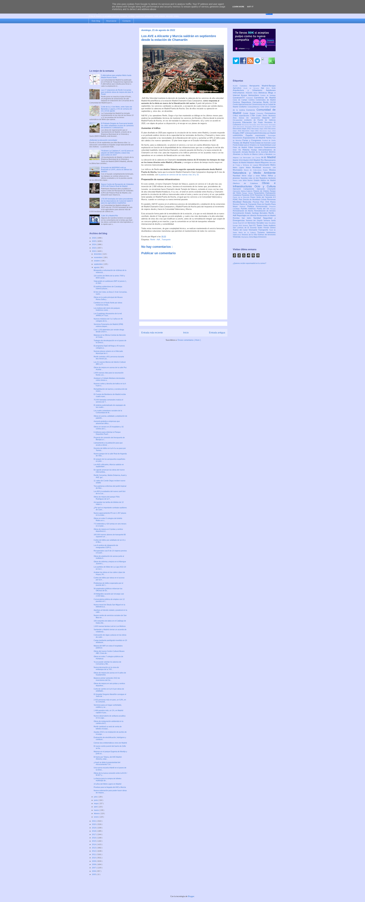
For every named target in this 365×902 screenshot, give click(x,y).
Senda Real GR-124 (240, 223)
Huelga (254, 150)
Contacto (126, 21)
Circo (267, 107)
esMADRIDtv (239, 135)
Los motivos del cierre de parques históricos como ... (107, 309)
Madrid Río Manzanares (265, 160)
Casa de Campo (241, 100)
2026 (94, 238)
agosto (97, 267)
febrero (97, 814)
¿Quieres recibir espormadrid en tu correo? (249, 263)
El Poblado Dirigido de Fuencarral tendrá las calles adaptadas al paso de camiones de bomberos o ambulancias (117, 125)
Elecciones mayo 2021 (251, 131)
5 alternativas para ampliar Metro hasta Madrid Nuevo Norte (116, 76)
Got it (250, 7)
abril (96, 807)
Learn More (238, 7)
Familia (269, 138)
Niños (264, 175)
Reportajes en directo (247, 215)
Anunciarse (111, 21)
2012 (94, 851)
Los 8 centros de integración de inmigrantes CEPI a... (106, 546)
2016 (94, 838)
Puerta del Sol (263, 209)
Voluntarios (245, 237)
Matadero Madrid (254, 163)
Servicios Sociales (256, 223)
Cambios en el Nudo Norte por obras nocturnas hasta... (108, 304)
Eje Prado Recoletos (264, 122)
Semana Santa (269, 221)
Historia (247, 150)
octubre (97, 261)
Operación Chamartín (266, 189)
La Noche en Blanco (249, 154)
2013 (94, 848)
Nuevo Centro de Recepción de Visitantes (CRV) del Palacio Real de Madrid (117, 185)
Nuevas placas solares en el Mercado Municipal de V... (108, 352)
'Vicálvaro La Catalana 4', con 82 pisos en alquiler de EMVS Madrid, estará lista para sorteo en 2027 (117, 153)
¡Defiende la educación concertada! (103, 140)
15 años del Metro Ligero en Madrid (107, 784)
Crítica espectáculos (241, 116)
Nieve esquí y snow (251, 176)
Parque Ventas (248, 193)
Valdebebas (271, 232)
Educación (248, 122)
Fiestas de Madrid (241, 143)
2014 (94, 844)
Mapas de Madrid (240, 163)
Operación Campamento (245, 189)
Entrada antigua (217, 332)
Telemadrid (253, 230)
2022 (94, 251)
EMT (242, 133)
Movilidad (257, 167)
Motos (249, 168)
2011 (94, 854)
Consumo (260, 113)
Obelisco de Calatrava (247, 183)
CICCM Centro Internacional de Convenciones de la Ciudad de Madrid (254, 104)
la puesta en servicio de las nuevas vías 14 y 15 (178, 175)
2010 (94, 858)
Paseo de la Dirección (241, 197)
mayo (96, 804)
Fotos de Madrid (240, 147)
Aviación (250, 93)
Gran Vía (238, 150)
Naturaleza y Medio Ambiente (254, 172)
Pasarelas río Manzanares (265, 195)
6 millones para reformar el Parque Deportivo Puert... (107, 433)
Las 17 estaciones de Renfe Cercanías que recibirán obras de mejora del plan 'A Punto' (117, 92)
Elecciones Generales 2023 (266, 126)
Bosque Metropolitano (250, 95)
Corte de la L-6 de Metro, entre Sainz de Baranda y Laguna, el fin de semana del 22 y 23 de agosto (116, 109)
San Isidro (247, 218)
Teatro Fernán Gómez (266, 228)
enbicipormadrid (251, 133)
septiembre (98, 264)
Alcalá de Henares (252, 88)
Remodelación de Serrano (265, 211)
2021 (94, 821)
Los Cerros (256, 157)
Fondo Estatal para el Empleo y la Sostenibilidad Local (254, 145)
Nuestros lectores (267, 178)
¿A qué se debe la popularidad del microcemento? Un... (107, 763)
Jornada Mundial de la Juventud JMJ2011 (259, 152)
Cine (262, 107)
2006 (94, 871)
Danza (243, 118)
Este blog (96, 21)
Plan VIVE (265, 202)
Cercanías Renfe (261, 102)
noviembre (98, 257)
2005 (94, 874)
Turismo (261, 232)
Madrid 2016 (238, 160)
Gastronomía (270, 147)
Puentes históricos (249, 209)
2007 (94, 868)
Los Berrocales (246, 157)
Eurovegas (272, 135)
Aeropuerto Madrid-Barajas (262, 85)
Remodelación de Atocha (243, 211)
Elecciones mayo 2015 (259, 128)
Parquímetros (259, 193)
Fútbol (251, 147)
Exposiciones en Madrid (254, 138)
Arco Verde (271, 88)
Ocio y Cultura (265, 186)
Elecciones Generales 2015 (251, 124)
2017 (94, 834)
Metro (273, 165)
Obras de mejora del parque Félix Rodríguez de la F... (107, 498)
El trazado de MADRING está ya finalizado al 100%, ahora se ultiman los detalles (116, 170)
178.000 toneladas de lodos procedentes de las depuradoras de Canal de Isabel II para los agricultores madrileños (117, 201)
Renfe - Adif (155, 239)
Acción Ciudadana (241, 86)
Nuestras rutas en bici (250, 178)
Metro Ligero (239, 168)
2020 (94, 824)
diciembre (98, 254)
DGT (274, 118)
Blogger (191, 896)
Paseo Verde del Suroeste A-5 (263, 197)
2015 (94, 841)
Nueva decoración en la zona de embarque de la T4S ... (106, 668)
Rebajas (273, 209)
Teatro (260, 225)
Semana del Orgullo (254, 221)
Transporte (166, 239)
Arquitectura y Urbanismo (249, 90)
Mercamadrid (264, 165)
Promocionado (262, 207)
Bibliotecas (263, 93)
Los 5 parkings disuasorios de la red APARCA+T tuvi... (108, 315)
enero (96, 817)
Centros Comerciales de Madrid (262, 100)
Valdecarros (237, 234)
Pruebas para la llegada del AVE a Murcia (110, 787)
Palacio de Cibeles (261, 191)
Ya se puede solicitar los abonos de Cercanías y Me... (107, 663)
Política (251, 206)
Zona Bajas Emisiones (257, 237)
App (263, 88)
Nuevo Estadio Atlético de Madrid (262, 180)
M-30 (264, 157)
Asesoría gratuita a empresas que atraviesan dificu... (107, 422)
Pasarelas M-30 (248, 195)
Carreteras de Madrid (265, 97)
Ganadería (259, 147)
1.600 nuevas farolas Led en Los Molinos (110, 626)
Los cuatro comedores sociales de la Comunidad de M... (108, 412)
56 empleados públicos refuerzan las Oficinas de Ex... (108, 590)
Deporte (267, 118)
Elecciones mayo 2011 (242, 129)
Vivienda (237, 237)
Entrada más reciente (152, 332)
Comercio (251, 110)
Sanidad (258, 218)
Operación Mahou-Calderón (243, 191)
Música (272, 170)
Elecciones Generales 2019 (247, 126)
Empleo (236, 133)
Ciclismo (243, 106)
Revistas (237, 218)
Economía (237, 122)
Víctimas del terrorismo (266, 235)
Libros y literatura (265, 154)
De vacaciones (254, 118)
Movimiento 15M (269, 167)
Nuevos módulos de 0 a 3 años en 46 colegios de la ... (108, 320)
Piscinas (256, 202)
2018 (94, 831)
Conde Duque (249, 113)
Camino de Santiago (268, 95)
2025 (94, 241)
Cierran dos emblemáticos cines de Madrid (110, 743)
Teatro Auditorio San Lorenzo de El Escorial (254, 227)
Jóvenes (237, 154)
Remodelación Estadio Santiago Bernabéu (250, 213)
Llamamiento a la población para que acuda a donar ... (108, 444)
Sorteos (246, 225)
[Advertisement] (111, 47)
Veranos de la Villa (249, 235)
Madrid (271, 157)
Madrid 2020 (248, 160)
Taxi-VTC (253, 225)
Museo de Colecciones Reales (256, 170)
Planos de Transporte (248, 204)
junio (96, 800)
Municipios (238, 170)
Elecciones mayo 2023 (268, 131)
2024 (94, 244)
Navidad (237, 175)
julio (96, 797)
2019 (94, 828)
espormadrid (261, 135)
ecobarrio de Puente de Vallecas (260, 120)
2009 (94, 861)
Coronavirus (270, 113)
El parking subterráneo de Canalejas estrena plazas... (108, 288)
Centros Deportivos (243, 102)
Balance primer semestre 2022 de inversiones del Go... (107, 679)
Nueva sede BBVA (240, 180)
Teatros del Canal (241, 230)
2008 (94, 864)
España (251, 135)
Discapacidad (238, 120)
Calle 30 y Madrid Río (109, 216)
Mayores (265, 162)
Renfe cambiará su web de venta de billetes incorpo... (108, 728)
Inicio (186, 332)
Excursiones (238, 138)
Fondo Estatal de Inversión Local (263, 143)
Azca (256, 93)
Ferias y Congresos (252, 140)
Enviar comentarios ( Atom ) (189, 340)
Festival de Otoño (269, 140)
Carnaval (250, 98)
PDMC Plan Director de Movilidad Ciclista (250, 200)
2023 (94, 248)
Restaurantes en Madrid (266, 216)
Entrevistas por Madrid (267, 133)
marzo (96, 810)
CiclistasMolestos (254, 107)
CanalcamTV (239, 97)
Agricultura (238, 88)
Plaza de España (264, 204)
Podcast (243, 206)
